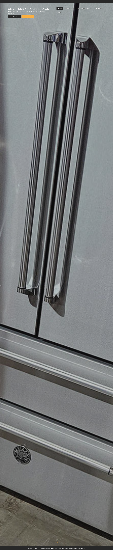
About (67, 8)
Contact (61, 12)
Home (60, 8)
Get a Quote (27, 16)
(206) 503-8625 (14, 16)
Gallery (99, 8)
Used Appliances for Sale (83, 8)
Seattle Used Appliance (28, 8)
